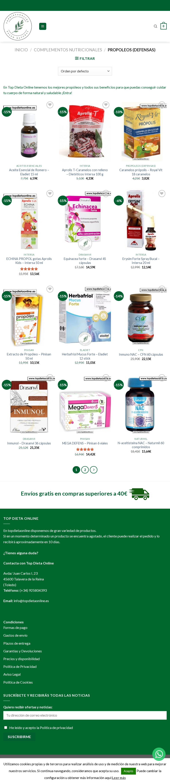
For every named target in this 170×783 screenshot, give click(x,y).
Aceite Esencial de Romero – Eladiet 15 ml (29, 172)
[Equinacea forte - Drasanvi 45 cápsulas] (85, 220)
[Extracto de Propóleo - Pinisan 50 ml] (29, 315)
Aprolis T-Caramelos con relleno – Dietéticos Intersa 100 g (85, 172)
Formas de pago (15, 627)
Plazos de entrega (16, 643)
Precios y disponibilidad (21, 659)
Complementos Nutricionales (68, 49)
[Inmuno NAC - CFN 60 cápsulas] (141, 315)
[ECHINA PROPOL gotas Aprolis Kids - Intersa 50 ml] (29, 220)
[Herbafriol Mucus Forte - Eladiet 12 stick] (85, 315)
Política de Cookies (18, 682)
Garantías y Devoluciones (22, 651)
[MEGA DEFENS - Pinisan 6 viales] (85, 404)
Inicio (21, 49)
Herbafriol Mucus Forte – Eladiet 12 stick (85, 356)
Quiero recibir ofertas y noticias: (27, 707)
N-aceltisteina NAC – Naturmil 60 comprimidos (141, 445)
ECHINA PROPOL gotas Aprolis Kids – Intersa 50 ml (29, 261)
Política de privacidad (56, 727)
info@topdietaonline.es (31, 601)
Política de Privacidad (20, 666)
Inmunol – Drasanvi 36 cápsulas (29, 443)
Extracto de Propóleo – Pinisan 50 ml (29, 356)
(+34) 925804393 (33, 590)
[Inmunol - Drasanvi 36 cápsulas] (29, 404)
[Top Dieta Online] (17, 26)
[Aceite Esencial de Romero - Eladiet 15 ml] (29, 131)
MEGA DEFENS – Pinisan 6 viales (85, 443)
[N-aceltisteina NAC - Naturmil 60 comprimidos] (141, 404)
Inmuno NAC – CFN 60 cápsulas (141, 354)
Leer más (119, 778)
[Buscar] (155, 26)
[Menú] (42, 26)
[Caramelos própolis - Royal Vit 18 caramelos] (141, 131)
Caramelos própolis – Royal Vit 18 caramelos (140, 172)
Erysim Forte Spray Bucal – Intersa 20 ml (141, 261)
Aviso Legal (12, 674)
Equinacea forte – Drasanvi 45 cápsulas (85, 261)
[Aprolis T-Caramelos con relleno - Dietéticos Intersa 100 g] (85, 131)
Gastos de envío (15, 635)
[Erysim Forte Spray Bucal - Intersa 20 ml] (141, 220)
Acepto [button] (128, 771)
